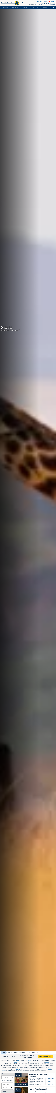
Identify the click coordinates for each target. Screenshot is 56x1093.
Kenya (3, 1052)
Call (27, 1057)
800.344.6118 (48, 3)
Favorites (52, 1)
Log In (45, 1)
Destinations (5, 7)
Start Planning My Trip (45, 1056)
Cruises (15, 1052)
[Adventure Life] (12, 2)
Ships (28, 1052)
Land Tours (22, 1052)
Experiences (15, 7)
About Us (25, 7)
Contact (45, 7)
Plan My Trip (35, 7)
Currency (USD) (39, 1)
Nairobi (29, 1060)
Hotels (33, 1052)
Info (37, 1052)
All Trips (10, 1052)
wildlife (47, 1062)
